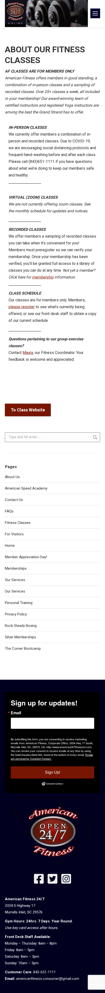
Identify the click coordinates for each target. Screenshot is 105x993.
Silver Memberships (20, 637)
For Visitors (14, 534)
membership (42, 277)
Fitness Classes (18, 522)
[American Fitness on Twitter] (52, 880)
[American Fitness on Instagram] (66, 880)
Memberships (16, 568)
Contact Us (14, 500)
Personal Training (18, 603)
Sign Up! (52, 772)
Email (16, 713)
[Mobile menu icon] (95, 13)
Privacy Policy (16, 614)
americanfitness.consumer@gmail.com (47, 978)
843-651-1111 (44, 972)
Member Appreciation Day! (26, 557)
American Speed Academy (26, 488)
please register (22, 307)
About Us (12, 477)
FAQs (9, 511)
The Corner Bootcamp (23, 648)
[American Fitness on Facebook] (39, 880)
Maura (27, 352)
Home (10, 545)
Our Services (15, 580)
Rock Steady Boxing (21, 625)
